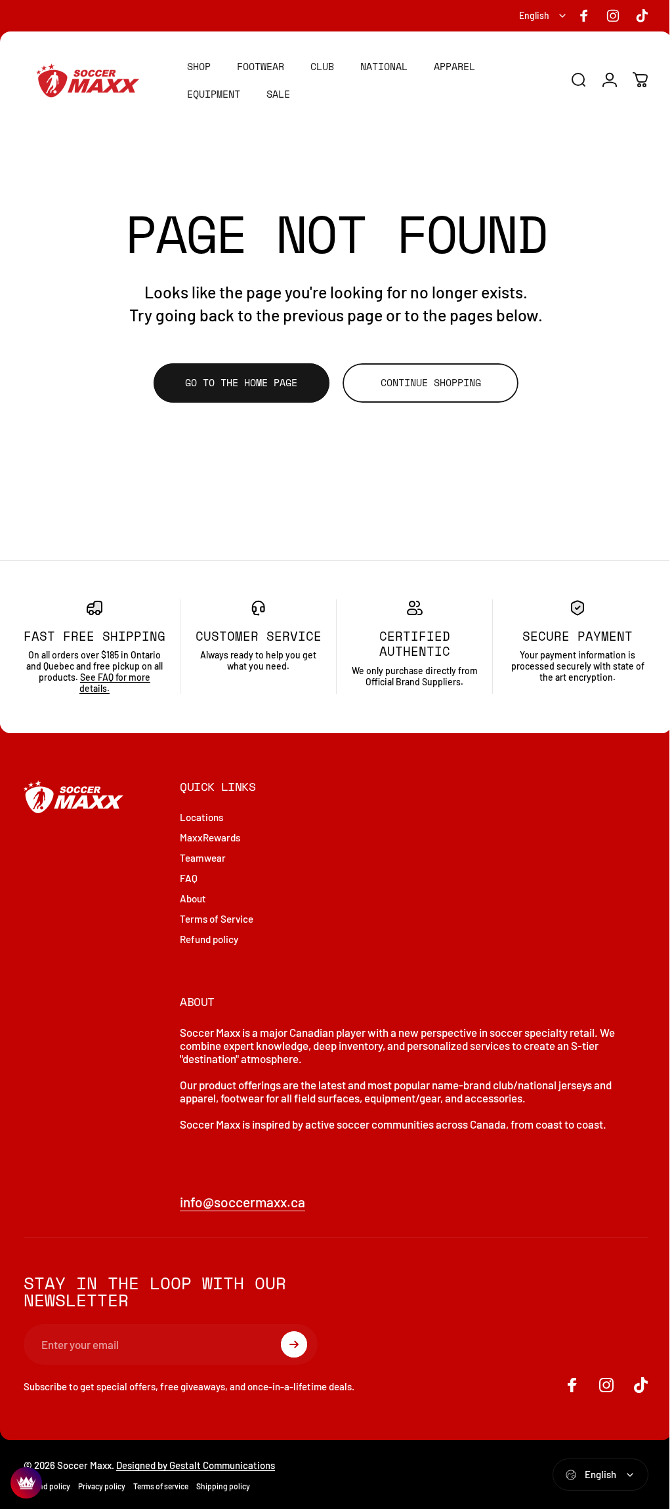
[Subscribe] (294, 1360)
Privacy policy (101, 1501)
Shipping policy (223, 1501)
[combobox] (543, 15)
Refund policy (209, 955)
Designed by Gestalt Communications (195, 1480)
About (193, 914)
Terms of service (160, 1501)
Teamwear (203, 873)
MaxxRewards (210, 853)
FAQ (189, 894)
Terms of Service (216, 934)
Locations (201, 833)
